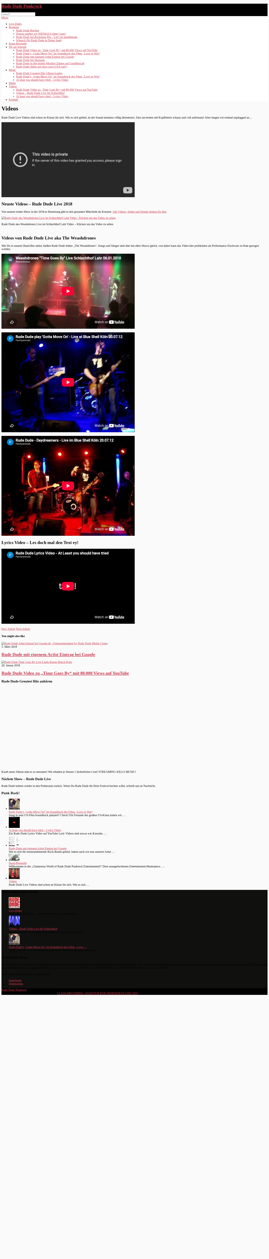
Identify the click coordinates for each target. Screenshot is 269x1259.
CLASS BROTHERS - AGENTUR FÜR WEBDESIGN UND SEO (97, 993)
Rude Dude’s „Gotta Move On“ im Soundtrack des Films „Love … (48, 947)
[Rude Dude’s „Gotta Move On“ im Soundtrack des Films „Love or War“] (14, 808)
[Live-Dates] (14, 907)
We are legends (17, 46)
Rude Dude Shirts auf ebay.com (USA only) (41, 66)
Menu (4, 17)
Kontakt (13, 99)
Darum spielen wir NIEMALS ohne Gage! (41, 33)
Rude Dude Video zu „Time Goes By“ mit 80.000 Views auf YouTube (57, 50)
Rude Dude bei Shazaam (30, 60)
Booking (14, 27)
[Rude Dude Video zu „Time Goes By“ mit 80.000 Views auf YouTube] (134, 662)
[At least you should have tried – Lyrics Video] (14, 826)
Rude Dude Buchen (27, 30)
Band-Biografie (18, 43)
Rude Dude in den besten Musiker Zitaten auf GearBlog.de (50, 63)
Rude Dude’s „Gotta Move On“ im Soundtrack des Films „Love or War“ (58, 53)
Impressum (15, 980)
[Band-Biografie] (14, 859)
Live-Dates (15, 23)
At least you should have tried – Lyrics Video (42, 79)
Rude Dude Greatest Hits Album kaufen (39, 73)
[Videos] (14, 878)
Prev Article (8, 629)
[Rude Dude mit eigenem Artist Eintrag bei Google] (134, 643)
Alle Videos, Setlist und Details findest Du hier (139, 211)
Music (12, 70)
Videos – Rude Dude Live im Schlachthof (40, 93)
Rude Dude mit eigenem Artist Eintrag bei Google (45, 56)
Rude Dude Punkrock (21, 6)
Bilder (12, 83)
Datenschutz (16, 983)
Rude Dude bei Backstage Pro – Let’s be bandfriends (46, 37)
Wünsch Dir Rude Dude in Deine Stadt (38, 40)
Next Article (23, 629)
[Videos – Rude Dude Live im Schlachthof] (14, 925)
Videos (13, 86)
